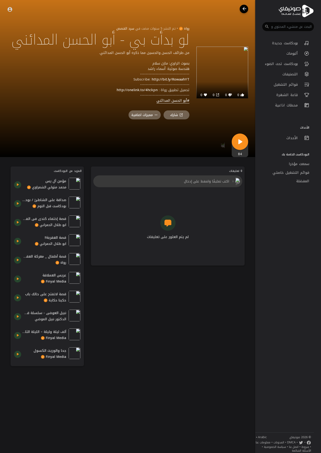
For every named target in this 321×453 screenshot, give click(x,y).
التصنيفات (291, 74)
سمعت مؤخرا (299, 164)
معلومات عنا (263, 442)
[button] (288, 26)
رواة (186, 28)
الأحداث (293, 138)
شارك (174, 115)
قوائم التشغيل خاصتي (291, 172)
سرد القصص (125, 28)
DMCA (291, 442)
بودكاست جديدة (285, 43)
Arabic (262, 437)
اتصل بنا (293, 446)
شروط (305, 446)
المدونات (279, 442)
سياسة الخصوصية (275, 446)
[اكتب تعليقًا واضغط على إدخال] (167, 181)
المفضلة (302, 181)
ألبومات (293, 53)
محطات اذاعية (287, 105)
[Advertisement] (47, 399)
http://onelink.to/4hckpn (137, 90)
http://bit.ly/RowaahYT (170, 79)
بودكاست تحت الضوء (282, 64)
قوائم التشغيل (286, 84)
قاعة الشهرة (287, 95)
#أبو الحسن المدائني (173, 101)
